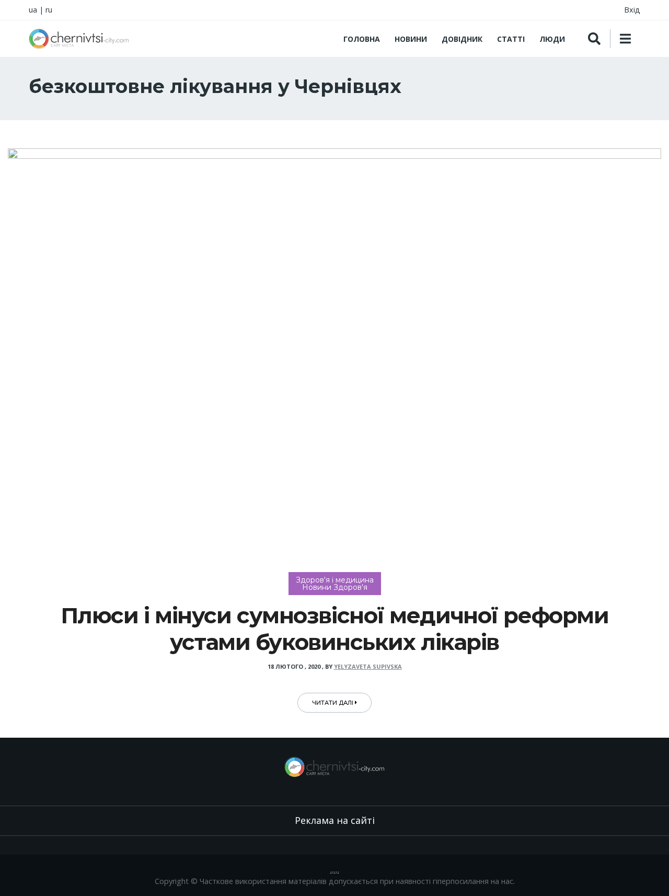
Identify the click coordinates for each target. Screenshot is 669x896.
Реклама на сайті (335, 820)
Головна (361, 39)
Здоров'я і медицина (335, 580)
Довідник (462, 39)
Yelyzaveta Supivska (368, 666)
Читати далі (333, 702)
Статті (511, 39)
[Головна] (79, 38)
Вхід (632, 10)
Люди (552, 39)
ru (48, 10)
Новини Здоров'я (334, 587)
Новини (411, 39)
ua (33, 10)
